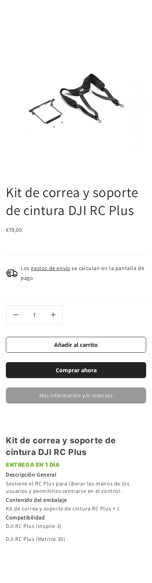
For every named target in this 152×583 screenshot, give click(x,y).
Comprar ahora (76, 370)
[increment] (53, 315)
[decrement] (15, 315)
